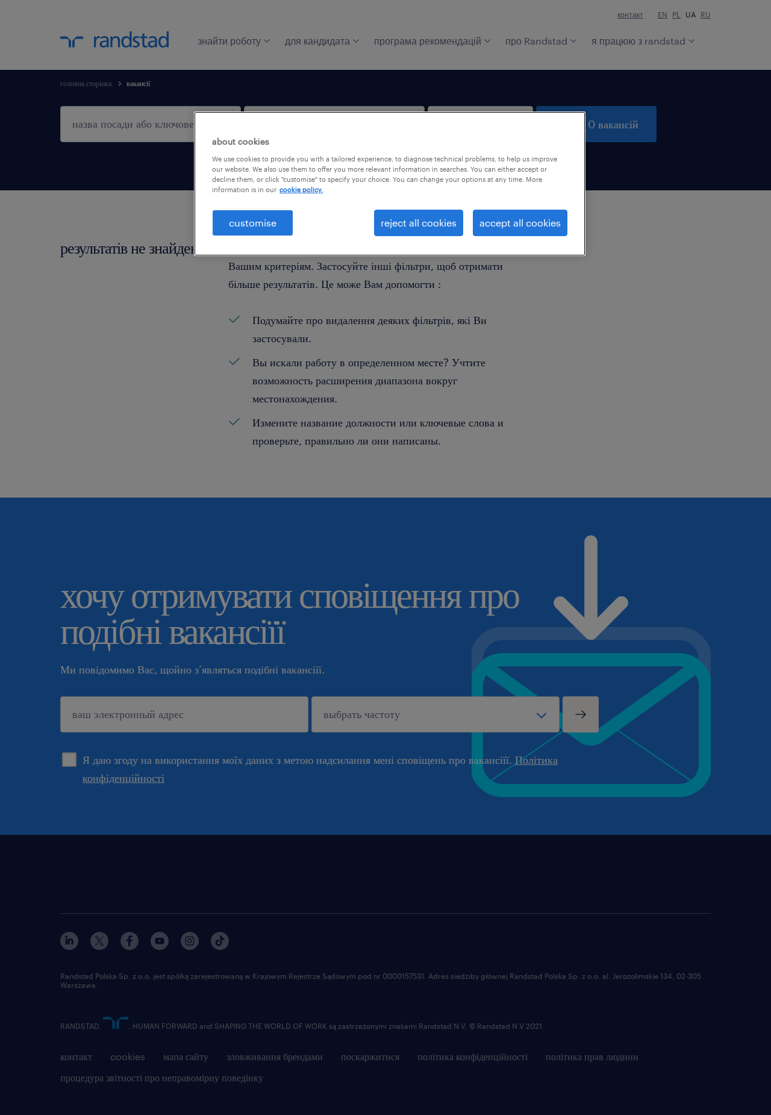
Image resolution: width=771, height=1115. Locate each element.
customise (252, 222)
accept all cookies (520, 222)
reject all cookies (419, 222)
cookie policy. (301, 189)
